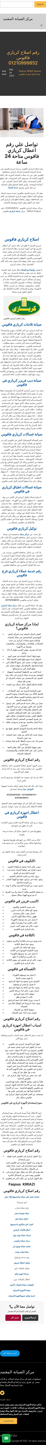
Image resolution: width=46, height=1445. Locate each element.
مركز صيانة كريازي (9, 605)
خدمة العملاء (13, 187)
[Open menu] (41, 25)
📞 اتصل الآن (13, 1318)
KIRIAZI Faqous (34, 71)
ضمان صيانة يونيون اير (22, 1246)
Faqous (22, 71)
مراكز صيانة (24, 534)
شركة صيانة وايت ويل (22, 1235)
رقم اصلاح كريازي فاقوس (29, 74)
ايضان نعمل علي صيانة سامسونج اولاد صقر (21, 1197)
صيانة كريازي (14, 211)
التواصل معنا (28, 789)
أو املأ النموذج (30, 1318)
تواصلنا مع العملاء (28, 270)
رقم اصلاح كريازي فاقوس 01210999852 (23, 57)
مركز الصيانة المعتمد (18, 19)
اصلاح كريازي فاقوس (22, 239)
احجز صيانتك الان (10, 1353)
